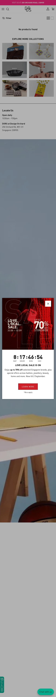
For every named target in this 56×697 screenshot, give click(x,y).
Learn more (28, 386)
